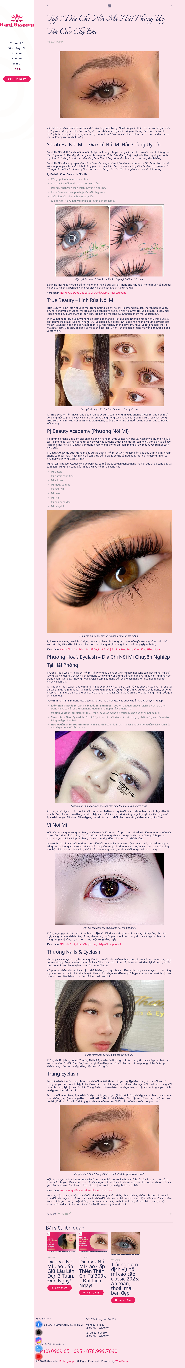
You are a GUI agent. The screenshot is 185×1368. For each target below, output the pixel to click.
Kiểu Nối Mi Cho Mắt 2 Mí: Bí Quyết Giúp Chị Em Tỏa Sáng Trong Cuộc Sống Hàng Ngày (110, 649)
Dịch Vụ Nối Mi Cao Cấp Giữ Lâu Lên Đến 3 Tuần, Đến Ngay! (60, 1271)
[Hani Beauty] (17, 20)
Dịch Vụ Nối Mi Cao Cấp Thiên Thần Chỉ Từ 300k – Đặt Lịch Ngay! (92, 1273)
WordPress (121, 1361)
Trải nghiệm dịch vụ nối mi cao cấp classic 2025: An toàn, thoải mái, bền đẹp (125, 1278)
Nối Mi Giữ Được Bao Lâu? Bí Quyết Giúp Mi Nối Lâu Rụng (93, 292)
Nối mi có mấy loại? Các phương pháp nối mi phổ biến (91, 944)
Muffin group (66, 1361)
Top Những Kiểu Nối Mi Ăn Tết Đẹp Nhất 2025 (86, 1190)
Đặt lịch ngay (17, 78)
